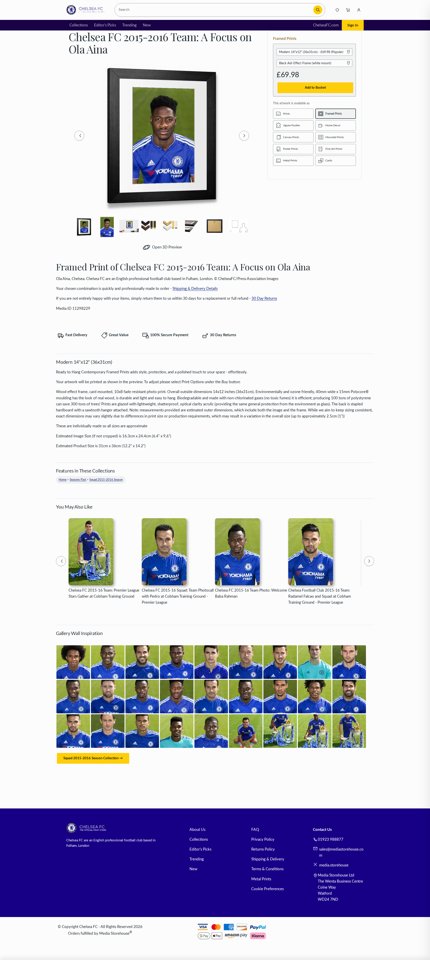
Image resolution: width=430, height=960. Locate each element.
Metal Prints (261, 879)
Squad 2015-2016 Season (106, 479)
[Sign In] (359, 10)
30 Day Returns (264, 298)
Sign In (352, 25)
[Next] (244, 136)
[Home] (86, 10)
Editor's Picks (105, 25)
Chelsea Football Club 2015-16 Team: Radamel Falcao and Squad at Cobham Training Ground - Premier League (319, 596)
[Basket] (348, 10)
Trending (129, 25)
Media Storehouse (114, 933)
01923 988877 (330, 839)
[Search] (317, 9)
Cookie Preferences (267, 889)
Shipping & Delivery (267, 859)
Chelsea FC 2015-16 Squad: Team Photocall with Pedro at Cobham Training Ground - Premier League (178, 596)
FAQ (255, 830)
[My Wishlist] (337, 10)
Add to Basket (315, 87)
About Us (197, 830)
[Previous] (79, 136)
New (147, 25)
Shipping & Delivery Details (195, 289)
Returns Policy (263, 849)
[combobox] (215, 10)
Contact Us (322, 830)
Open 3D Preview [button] (166, 247)
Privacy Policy (262, 839)
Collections (78, 25)
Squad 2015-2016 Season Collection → (93, 758)
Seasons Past (78, 479)
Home (63, 479)
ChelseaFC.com (326, 25)
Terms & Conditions (267, 869)
